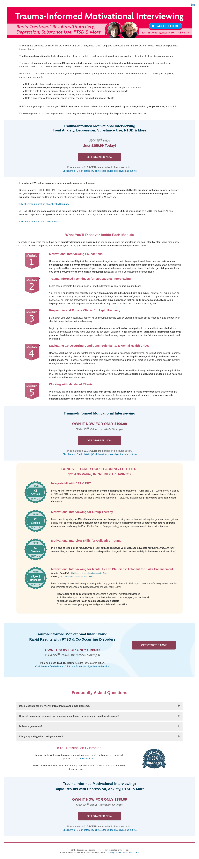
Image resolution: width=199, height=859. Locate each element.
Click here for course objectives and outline (114, 171)
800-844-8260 (87, 758)
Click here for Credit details (76, 171)
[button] (193, 4)
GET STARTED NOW (99, 156)
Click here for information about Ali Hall (39, 221)
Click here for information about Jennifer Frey (89, 573)
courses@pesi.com (113, 853)
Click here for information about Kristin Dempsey (44, 204)
